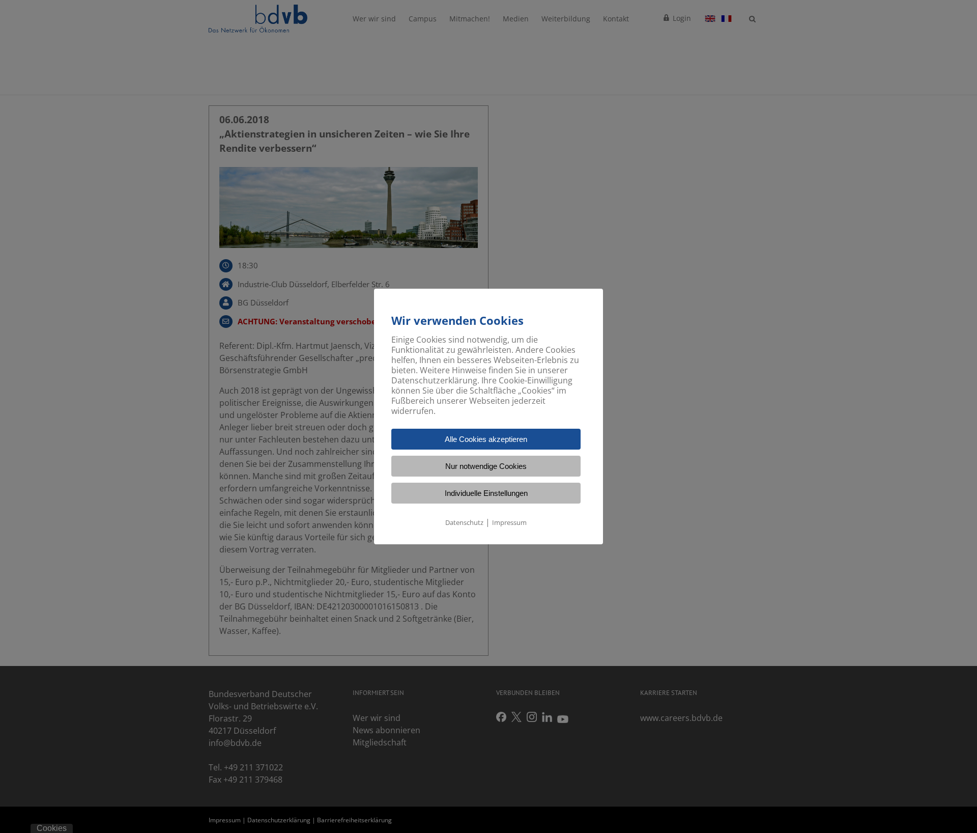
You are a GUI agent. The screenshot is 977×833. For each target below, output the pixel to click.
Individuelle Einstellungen (486, 493)
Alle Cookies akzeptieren (486, 439)
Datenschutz (464, 522)
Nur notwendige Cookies (486, 466)
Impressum (509, 522)
